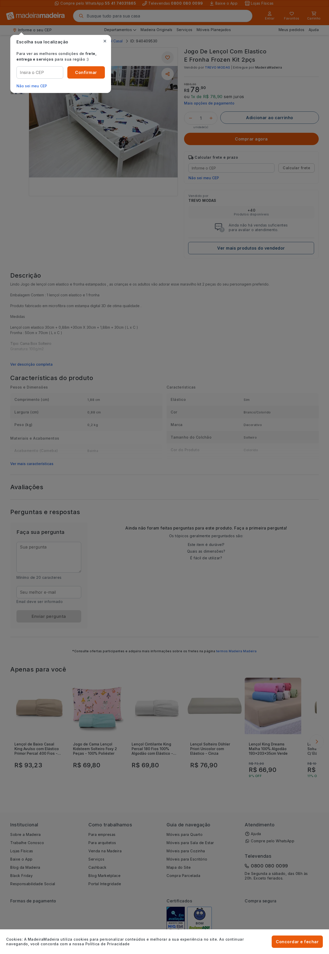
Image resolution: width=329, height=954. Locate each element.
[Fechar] (105, 41)
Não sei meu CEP (31, 86)
